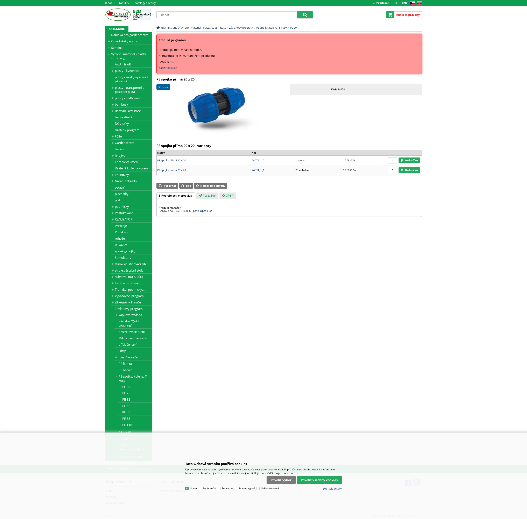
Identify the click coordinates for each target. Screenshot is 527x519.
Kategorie (117, 29)
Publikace (121, 232)
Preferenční (209, 488)
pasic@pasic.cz (168, 68)
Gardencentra (124, 143)
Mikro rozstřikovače (133, 338)
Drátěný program (127, 130)
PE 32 (126, 399)
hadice (119, 149)
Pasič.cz (118, 14)
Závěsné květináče (128, 302)
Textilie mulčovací (127, 283)
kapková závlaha (130, 315)
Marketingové (247, 488)
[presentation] (176, 196)
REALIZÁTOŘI (124, 219)
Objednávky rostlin (124, 41)
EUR (395, 3)
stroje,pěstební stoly (129, 270)
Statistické (227, 488)
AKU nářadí (123, 64)
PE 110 (127, 425)
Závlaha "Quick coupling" (129, 323)
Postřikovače (124, 213)
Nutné (193, 488)
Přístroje (121, 226)
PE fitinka (125, 364)
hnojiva (120, 155)
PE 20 (126, 387)
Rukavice (121, 245)
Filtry (122, 351)
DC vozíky (122, 123)
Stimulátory (123, 257)
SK (418, 3)
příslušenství (127, 344)
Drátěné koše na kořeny (132, 168)
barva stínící (123, 117)
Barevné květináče (128, 111)
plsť (117, 200)
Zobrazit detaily (332, 488)
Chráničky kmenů (127, 162)
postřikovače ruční (132, 332)
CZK (404, 3)
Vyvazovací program (129, 296)
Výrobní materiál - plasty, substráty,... (129, 56)
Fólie (118, 136)
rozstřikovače (128, 357)
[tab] (175, 195)
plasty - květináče (127, 71)
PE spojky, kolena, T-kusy (133, 378)
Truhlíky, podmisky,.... (130, 289)
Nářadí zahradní (126, 181)
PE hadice (125, 370)
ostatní (120, 187)
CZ (411, 3)
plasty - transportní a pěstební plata (129, 89)
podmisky (122, 206)
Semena (116, 47)
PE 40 (126, 406)
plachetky (121, 194)
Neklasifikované (270, 488)
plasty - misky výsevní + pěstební (132, 79)
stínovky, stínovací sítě (131, 264)
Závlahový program (129, 309)
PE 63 (126, 418)
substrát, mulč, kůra (129, 277)
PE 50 (126, 412)
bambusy (121, 104)
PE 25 (126, 393)
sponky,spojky (125, 251)
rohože (120, 238)
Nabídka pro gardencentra (129, 35)
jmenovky (122, 175)
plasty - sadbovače (128, 98)
